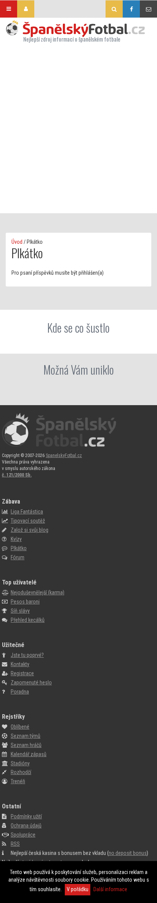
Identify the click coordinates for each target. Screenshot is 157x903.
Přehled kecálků (28, 620)
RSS (15, 844)
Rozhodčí (21, 772)
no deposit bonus (128, 853)
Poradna (20, 692)
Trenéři (18, 781)
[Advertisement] (78, 129)
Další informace (110, 889)
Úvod (16, 242)
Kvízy (16, 539)
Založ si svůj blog (29, 530)
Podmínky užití (26, 816)
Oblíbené (20, 727)
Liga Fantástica (27, 512)
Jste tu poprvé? (27, 655)
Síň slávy (20, 611)
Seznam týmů (25, 736)
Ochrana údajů (26, 826)
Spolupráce (23, 835)
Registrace (22, 673)
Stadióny (20, 763)
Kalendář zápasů (28, 754)
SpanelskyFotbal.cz (64, 455)
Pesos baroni (25, 602)
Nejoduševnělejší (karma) (37, 592)
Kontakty (20, 664)
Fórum (17, 557)
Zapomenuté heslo (31, 682)
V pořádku (77, 889)
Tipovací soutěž (28, 521)
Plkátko (19, 548)
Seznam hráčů (26, 745)
